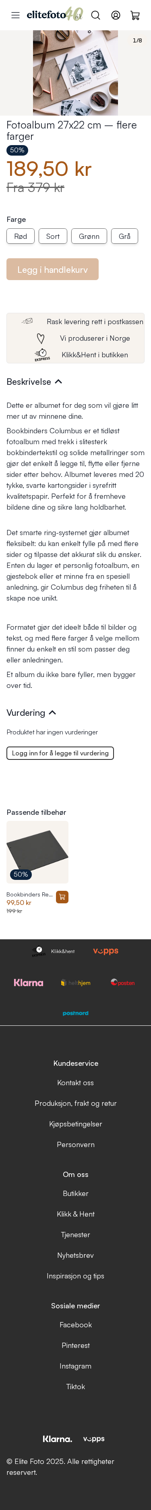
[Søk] (96, 15)
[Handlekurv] (135, 15)
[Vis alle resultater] (15, 15)
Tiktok (75, 1386)
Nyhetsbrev (75, 1255)
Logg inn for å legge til (60, 753)
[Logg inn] (116, 15)
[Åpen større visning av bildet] (75, 73)
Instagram (75, 1365)
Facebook (76, 1324)
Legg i (52, 269)
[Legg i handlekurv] (62, 897)
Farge (16, 219)
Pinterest (76, 1345)
